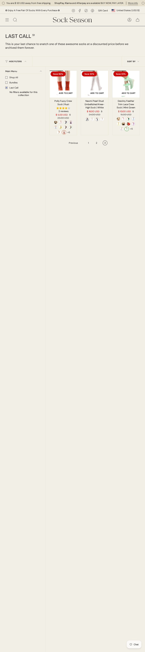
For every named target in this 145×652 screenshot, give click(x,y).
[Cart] (138, 20)
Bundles (13, 82)
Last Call (13, 87)
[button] (63, 110)
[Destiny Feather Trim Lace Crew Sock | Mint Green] (126, 84)
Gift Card (103, 10)
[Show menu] (7, 20)
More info (127, 3)
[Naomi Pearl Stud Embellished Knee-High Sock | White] (94, 84)
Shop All (13, 77)
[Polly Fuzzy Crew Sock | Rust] (63, 84)
